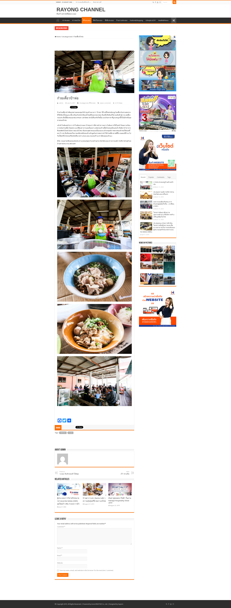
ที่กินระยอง (86, 20)
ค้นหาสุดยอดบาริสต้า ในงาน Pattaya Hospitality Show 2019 (119, 500)
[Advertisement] (94, 44)
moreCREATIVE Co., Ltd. (99, 604)
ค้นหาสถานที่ (97, 2)
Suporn (120, 604)
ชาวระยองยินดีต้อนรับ (83, 2)
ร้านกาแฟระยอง (121, 20)
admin (61, 103)
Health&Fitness (163, 20)
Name (59, 548)
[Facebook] (155, 2)
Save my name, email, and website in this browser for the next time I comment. (87, 570)
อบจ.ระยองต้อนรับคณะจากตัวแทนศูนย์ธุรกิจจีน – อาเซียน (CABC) (163, 204)
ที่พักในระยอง (97, 20)
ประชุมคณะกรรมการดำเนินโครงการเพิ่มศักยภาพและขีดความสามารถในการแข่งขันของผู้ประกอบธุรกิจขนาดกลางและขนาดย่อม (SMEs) (157, 227)
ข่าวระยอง (66, 20)
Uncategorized (67, 37)
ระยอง (71, 433)
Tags (169, 177)
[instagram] (160, 2)
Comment (61, 527)
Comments (160, 177)
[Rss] (153, 2)
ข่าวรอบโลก (76, 20)
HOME (58, 20)
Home (58, 37)
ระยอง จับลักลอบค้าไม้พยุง (69, 473)
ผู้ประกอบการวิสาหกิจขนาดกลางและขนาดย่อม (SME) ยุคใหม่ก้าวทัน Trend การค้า (68, 501)
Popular (151, 177)
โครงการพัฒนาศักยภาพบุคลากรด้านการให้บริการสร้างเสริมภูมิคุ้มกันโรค (163, 215)
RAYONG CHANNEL (81, 9)
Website (60, 563)
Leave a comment (105, 103)
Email (59, 555)
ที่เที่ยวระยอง (109, 20)
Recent (143, 177)
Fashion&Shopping (136, 20)
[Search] (174, 2)
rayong (63, 433)
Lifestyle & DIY (151, 20)
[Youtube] (158, 2)
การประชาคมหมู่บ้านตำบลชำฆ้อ (80, 28)
